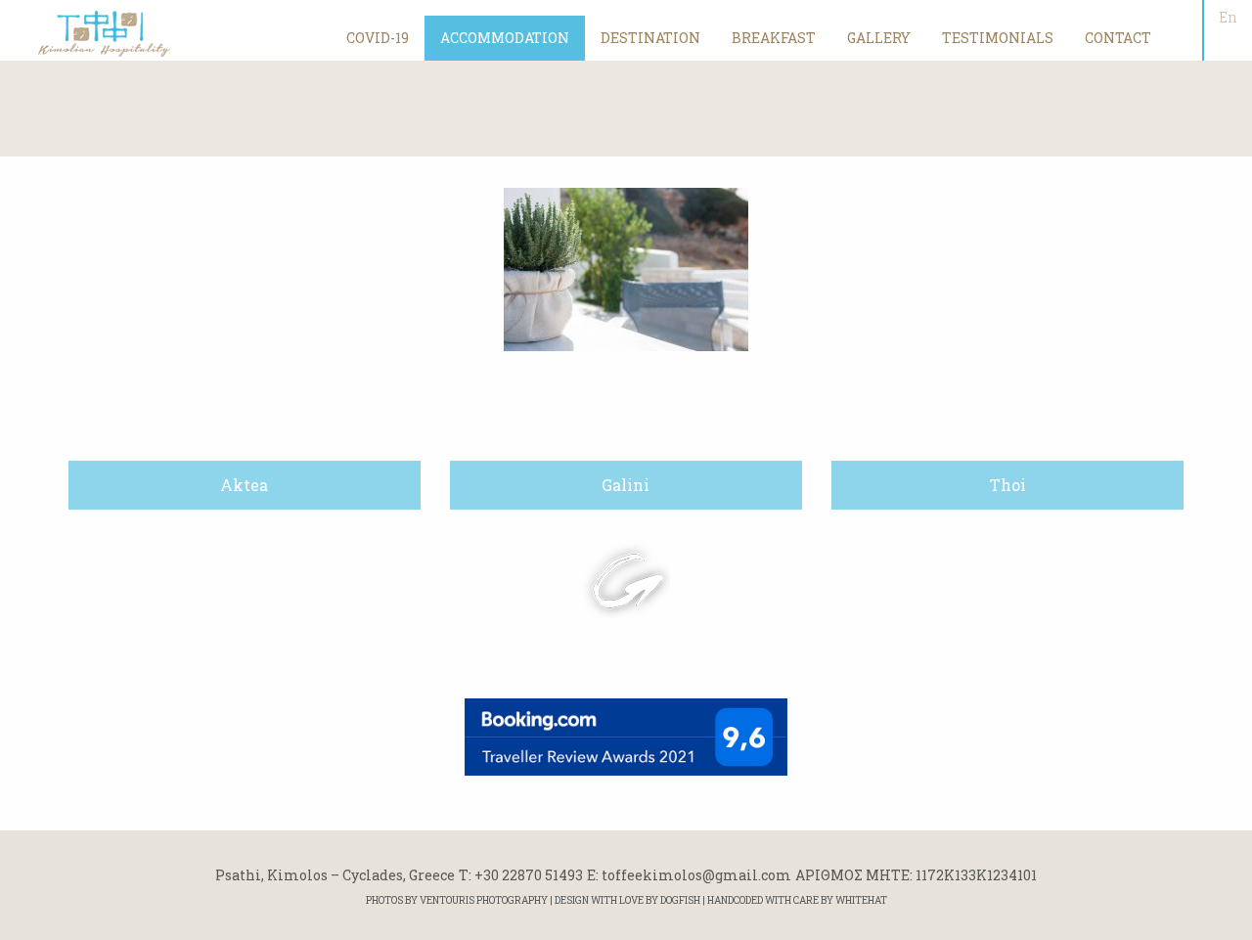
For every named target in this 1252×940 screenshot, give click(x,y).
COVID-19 (377, 37)
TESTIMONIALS (997, 37)
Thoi (1008, 484)
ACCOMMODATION (504, 37)
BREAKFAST (774, 37)
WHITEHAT (861, 900)
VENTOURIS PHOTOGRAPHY (484, 900)
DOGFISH (680, 900)
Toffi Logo (105, 33)
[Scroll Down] (626, 581)
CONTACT (1118, 37)
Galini (625, 484)
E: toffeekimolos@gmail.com (689, 875)
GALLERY (879, 37)
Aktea (244, 484)
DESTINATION (650, 37)
